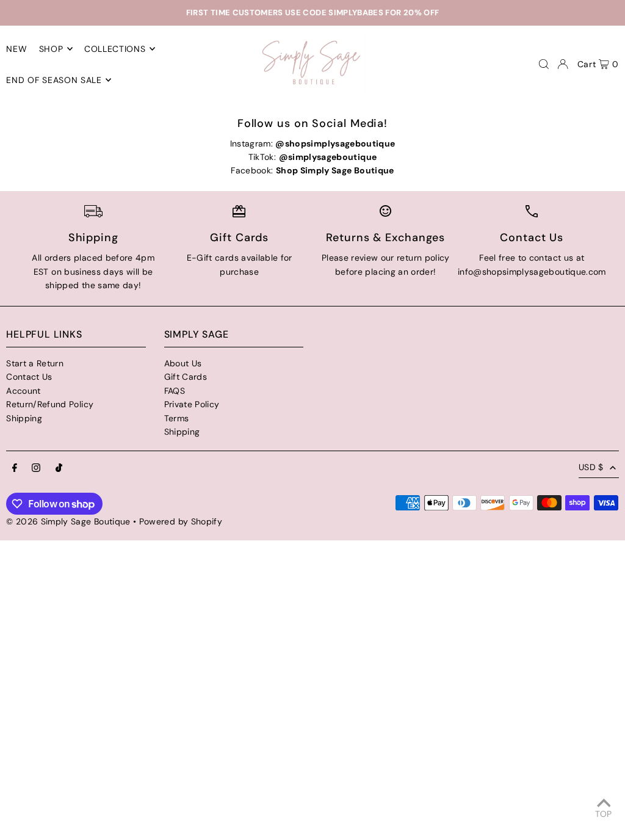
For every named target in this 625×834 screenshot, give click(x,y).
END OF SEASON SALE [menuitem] (54, 79)
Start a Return (34, 363)
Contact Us (29, 376)
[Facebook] (14, 468)
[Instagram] (36, 468)
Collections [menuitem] (115, 48)
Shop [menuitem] (51, 48)
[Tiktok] (59, 468)
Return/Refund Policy (49, 404)
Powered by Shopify (180, 521)
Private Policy (192, 404)
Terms (176, 418)
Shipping (24, 418)
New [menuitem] (16, 48)
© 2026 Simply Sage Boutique (68, 521)
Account (23, 390)
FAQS (174, 390)
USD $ (591, 467)
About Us (183, 363)
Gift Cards (186, 376)
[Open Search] (544, 64)
